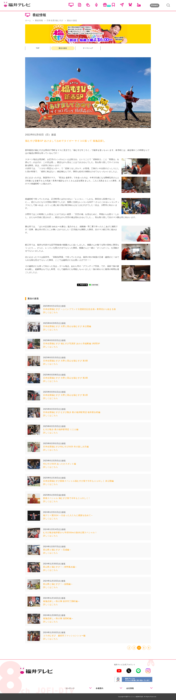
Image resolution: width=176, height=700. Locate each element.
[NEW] (104, 6)
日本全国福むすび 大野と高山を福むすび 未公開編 (67, 326)
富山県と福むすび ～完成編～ (57, 550)
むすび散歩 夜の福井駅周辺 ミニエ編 (60, 429)
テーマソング (88, 48)
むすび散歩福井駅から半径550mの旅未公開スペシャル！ (70, 532)
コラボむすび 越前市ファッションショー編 (64, 635)
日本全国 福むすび (55, 20)
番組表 (155, 5)
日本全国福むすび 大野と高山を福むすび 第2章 (65, 378)
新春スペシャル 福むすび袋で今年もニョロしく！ (66, 498)
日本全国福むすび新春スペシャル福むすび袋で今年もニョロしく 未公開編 (78, 481)
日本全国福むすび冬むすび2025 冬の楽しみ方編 (66, 447)
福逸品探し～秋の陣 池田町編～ (58, 618)
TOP (37, 48)
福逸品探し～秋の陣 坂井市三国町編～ (61, 601)
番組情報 (39, 20)
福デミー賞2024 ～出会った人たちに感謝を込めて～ (68, 515)
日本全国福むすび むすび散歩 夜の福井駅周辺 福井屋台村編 (71, 412)
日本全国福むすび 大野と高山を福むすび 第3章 (65, 361)
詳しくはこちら (50, 312)
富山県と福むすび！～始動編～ (58, 584)
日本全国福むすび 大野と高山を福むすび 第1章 (65, 395)
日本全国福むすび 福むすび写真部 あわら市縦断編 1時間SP (71, 343)
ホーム (28, 20)
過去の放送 (63, 48)
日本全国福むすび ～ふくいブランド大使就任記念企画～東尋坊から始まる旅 (79, 309)
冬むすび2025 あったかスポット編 (59, 464)
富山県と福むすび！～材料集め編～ (60, 567)
